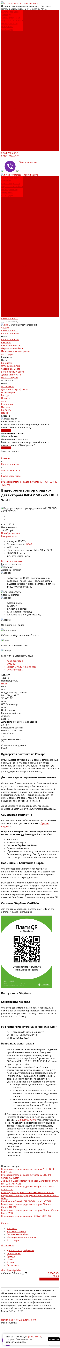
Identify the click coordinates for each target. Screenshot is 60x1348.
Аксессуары (7, 29)
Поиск (4, 149)
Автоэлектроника (10, 17)
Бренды (5, 64)
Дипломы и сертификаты (8, 57)
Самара (5, 327)
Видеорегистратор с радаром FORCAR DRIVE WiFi (27, 1215)
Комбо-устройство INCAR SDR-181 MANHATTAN (26, 1201)
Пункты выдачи (9, 49)
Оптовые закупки (10, 35)
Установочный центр (12, 114)
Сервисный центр (10, 38)
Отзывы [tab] (11, 663)
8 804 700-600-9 (9, 153)
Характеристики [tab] (15, 660)
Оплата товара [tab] (15, 669)
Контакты (6, 146)
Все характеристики (11, 561)
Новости (5, 67)
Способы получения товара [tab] (21, 666)
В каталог (6, 430)
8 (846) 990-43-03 (27, 1119)
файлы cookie (34, 1336)
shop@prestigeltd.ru (11, 1270)
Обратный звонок (49, 1279)
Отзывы (5, 143)
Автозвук (6, 14)
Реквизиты (7, 73)
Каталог (5, 1223)
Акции (4, 70)
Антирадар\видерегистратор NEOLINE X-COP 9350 (27, 1192)
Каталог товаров (10, 88)
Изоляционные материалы (9, 25)
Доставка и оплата (11, 47)
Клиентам (6, 105)
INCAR (29, 544)
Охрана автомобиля (12, 20)
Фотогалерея (8, 61)
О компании (7, 123)
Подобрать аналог (11, 533)
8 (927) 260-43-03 (10, 156)
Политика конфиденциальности (18, 1319)
